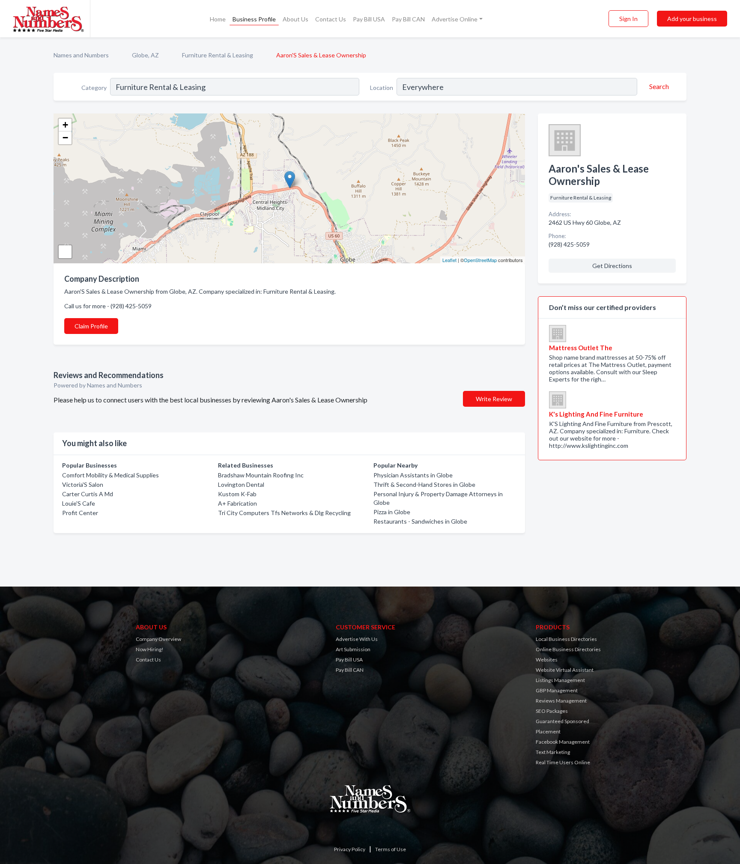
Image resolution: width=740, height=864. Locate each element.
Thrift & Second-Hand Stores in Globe (424, 484)
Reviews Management (561, 700)
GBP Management (557, 690)
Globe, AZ (145, 55)
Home (218, 19)
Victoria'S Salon (82, 484)
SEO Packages (552, 711)
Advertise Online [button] (454, 19)
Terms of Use (390, 849)
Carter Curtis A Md (87, 494)
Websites (547, 659)
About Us (295, 19)
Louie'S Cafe (78, 503)
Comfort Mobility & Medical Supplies (110, 475)
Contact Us (330, 19)
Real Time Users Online (563, 762)
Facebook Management (563, 742)
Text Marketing (553, 752)
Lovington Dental (241, 484)
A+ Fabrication (237, 503)
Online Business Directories (568, 649)
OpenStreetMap (480, 259)
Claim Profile (91, 326)
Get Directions (612, 265)
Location (381, 87)
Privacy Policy (349, 849)
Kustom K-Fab (237, 494)
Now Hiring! (150, 649)
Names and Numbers (81, 55)
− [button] (65, 137)
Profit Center (80, 512)
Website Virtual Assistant (565, 670)
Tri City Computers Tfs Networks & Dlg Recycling (284, 512)
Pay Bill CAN (408, 19)
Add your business (692, 18)
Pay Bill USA (369, 19)
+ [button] (65, 124)
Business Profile (254, 19)
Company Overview (158, 639)
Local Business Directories (566, 639)
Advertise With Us (357, 639)
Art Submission (353, 649)
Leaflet (449, 259)
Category (94, 87)
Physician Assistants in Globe (413, 475)
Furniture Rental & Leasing (217, 55)
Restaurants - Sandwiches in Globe (420, 521)
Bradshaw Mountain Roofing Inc (261, 475)
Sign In (628, 18)
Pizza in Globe (391, 511)
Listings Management (560, 680)
